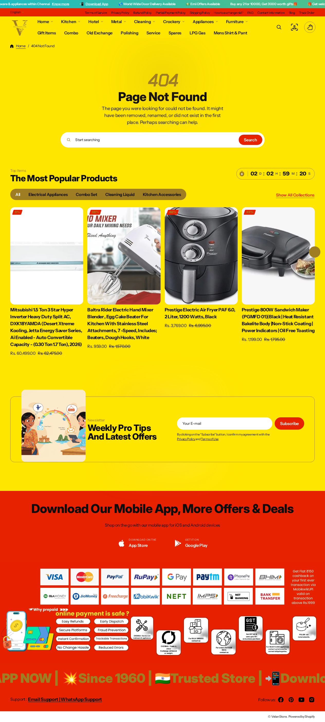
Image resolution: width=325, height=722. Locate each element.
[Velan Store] (20, 27)
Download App (70, 4)
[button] (279, 27)
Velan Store (279, 716)
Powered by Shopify (302, 716)
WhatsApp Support (81, 699)
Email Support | (44, 699)
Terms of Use (210, 439)
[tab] (17, 194)
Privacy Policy (186, 439)
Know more (33, 4)
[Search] (69, 139)
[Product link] (46, 285)
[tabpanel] (162, 286)
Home (21, 46)
